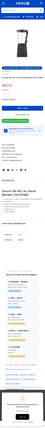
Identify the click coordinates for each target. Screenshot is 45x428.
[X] (17, 170)
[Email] (8, 170)
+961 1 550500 (30, 365)
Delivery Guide (14, 379)
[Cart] (41, 3)
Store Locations (14, 384)
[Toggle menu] (3, 3)
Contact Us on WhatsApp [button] (15, 121)
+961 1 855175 (14, 365)
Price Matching (29, 379)
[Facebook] (4, 170)
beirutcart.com (16, 160)
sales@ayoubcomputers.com (19, 369)
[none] (22, 43)
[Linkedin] (21, 170)
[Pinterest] (25, 170)
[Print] (12, 170)
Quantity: (5, 90)
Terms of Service (29, 375)
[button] (22, 114)
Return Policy (13, 375)
